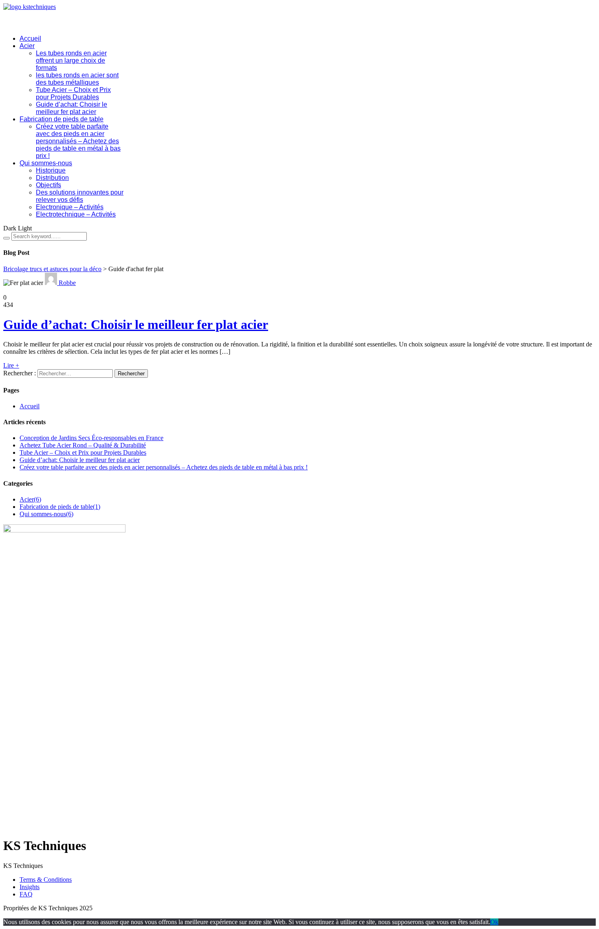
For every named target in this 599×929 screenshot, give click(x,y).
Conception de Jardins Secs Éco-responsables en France (91, 437)
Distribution (52, 177)
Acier (27, 45)
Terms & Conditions (46, 879)
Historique (51, 170)
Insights (30, 886)
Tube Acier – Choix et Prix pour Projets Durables (73, 93)
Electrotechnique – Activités (76, 214)
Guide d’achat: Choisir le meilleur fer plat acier (71, 108)
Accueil (30, 38)
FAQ (26, 894)
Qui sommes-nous (46, 163)
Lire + (11, 365)
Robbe (66, 282)
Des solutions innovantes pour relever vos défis (79, 196)
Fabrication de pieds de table (62, 119)
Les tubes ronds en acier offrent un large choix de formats (71, 60)
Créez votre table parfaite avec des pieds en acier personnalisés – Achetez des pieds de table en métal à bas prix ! (78, 141)
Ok (494, 921)
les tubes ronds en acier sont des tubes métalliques (77, 79)
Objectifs (48, 185)
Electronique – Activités (70, 207)
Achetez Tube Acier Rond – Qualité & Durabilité (83, 445)
